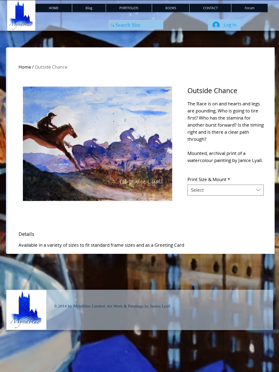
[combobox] (225, 190)
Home (25, 67)
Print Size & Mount (208, 179)
